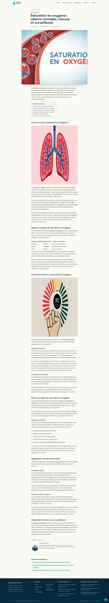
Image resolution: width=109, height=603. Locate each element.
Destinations (77, 2)
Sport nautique (67, 2)
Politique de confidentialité (94, 601)
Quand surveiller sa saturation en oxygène (43, 112)
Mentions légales (50, 589)
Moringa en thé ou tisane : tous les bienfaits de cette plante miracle (51, 562)
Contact (93, 2)
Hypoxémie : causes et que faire (41, 114)
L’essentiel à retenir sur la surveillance (42, 116)
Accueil (58, 2)
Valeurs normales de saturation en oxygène (44, 108)
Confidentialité (38, 592)
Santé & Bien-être (35, 13)
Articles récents (41, 539)
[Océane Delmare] (35, 548)
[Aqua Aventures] (17, 2)
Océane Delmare (44, 543)
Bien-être (86, 2)
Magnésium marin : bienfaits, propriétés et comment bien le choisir (51, 570)
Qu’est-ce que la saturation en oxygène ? (43, 106)
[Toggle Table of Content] (53, 104)
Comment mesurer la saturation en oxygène (44, 110)
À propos (34, 539)
